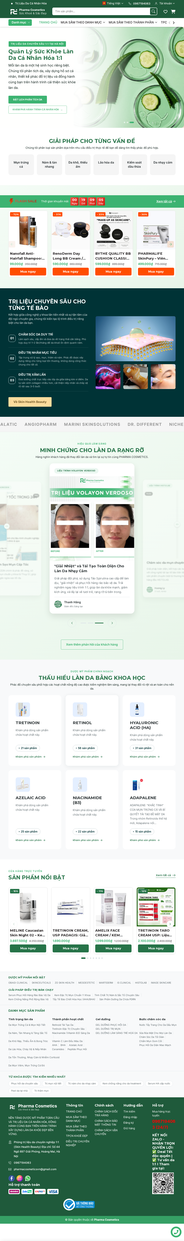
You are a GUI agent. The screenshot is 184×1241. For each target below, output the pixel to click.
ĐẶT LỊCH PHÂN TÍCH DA (27, 99)
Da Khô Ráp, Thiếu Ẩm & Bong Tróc (28, 1041)
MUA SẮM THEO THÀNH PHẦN (132, 22)
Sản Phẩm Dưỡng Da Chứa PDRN (117, 999)
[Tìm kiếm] (153, 11)
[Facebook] (11, 1178)
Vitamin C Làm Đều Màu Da (67, 1041)
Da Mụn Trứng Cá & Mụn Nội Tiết (26, 1024)
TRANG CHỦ (48, 22)
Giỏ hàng (129, 1128)
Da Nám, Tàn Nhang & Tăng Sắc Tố (27, 1033)
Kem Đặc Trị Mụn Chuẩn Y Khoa (72, 995)
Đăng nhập (130, 1117)
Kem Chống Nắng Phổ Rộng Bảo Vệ (28, 999)
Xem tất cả (164, 201)
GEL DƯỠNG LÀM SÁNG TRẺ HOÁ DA (117, 1033)
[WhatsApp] (28, 1178)
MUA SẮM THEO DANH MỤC (81, 22)
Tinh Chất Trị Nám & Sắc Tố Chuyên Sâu (117, 995)
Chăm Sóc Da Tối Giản (151, 1036)
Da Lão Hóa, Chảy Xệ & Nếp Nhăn (27, 1049)
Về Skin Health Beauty (30, 402)
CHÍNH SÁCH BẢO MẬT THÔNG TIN (106, 1122)
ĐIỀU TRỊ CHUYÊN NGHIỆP (77, 1143)
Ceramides (58, 1049)
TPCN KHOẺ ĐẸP (77, 1136)
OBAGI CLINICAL (18, 982)
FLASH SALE (25, 201)
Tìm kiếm (129, 1111)
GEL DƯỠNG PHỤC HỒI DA (111, 1024)
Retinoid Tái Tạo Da (62, 1024)
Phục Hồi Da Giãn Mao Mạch (155, 1045)
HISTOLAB (141, 982)
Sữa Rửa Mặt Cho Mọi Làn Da (155, 1033)
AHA (54, 1045)
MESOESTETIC (86, 982)
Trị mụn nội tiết (53, 1083)
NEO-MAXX (113, 424)
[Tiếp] (112, 623)
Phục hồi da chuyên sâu (24, 1083)
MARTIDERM (106, 982)
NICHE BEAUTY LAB (70, 424)
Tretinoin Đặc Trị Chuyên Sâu (68, 1028)
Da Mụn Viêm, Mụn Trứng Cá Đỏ (26, 1065)
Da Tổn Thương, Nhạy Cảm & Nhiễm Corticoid (33, 1057)
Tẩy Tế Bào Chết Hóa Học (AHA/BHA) (74, 999)
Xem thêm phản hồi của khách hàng (92, 644)
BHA (63, 1045)
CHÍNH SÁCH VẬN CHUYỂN (106, 1132)
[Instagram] (20, 1178)
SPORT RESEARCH (155, 424)
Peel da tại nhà (19, 1090)
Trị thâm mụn (41, 1090)
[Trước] (72, 623)
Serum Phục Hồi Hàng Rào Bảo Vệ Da (29, 995)
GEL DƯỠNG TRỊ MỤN (108, 1028)
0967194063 (22, 1162)
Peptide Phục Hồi (77, 1049)
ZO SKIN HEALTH (64, 982)
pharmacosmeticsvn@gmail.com (35, 1169)
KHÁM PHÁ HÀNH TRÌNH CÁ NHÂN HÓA (38, 109)
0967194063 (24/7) (163, 1124)
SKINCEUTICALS (41, 982)
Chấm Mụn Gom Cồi (150, 1041)
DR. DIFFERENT (23, 424)
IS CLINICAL (124, 982)
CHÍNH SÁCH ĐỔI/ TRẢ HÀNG (106, 1113)
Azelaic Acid (75, 1045)
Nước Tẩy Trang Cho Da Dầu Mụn (158, 1024)
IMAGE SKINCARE (161, 982)
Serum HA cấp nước (159, 1083)
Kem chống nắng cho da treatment (122, 1083)
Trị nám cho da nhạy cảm (82, 1083)
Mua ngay (28, 271)
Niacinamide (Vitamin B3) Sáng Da (71, 1033)
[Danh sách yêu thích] (165, 11)
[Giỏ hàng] (173, 11)
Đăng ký (128, 1122)
